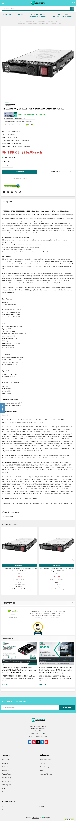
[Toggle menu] (2, 2)
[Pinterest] (20, 192)
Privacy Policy (6, 777)
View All (41, 806)
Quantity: (6, 162)
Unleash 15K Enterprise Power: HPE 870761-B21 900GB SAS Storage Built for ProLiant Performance (19, 669)
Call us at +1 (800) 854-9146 (38, 737)
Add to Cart (19, 565)
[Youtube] (46, 742)
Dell (3, 810)
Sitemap (4, 792)
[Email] (8, 192)
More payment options (19, 178)
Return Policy (6, 781)
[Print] (12, 192)
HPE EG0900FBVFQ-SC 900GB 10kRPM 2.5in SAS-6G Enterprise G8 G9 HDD (19, 570)
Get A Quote (6, 760)
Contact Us (5, 767)
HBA (41, 770)
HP (3, 806)
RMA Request (6, 785)
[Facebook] (3, 192)
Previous (3, 561)
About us (5, 763)
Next (73, 561)
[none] (38, 63)
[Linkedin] (42, 742)
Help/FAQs (5, 770)
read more (5, 684)
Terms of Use (6, 774)
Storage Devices (45, 760)
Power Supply (44, 767)
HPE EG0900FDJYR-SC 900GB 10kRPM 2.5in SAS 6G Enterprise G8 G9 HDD (57, 570)
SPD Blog (5, 788)
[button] (56, 172)
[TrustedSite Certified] (19, 122)
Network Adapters (46, 774)
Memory (42, 763)
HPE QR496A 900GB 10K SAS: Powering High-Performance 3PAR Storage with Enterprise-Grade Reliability (56, 670)
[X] (16, 192)
